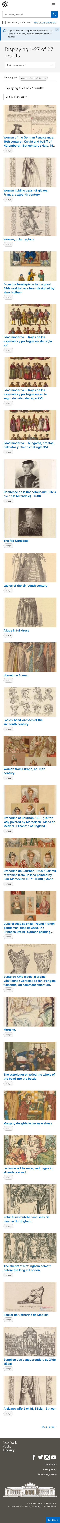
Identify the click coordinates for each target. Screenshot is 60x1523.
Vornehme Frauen (15, 675)
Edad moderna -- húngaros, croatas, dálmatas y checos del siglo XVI (28, 445)
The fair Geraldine (16, 541)
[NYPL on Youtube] (54, 1457)
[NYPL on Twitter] (41, 1457)
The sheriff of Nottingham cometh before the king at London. (27, 1268)
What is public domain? (45, 22)
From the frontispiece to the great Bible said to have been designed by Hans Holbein (28, 288)
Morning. (9, 1029)
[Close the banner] (57, 29)
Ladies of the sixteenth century (25, 585)
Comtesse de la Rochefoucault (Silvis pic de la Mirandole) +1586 (29, 494)
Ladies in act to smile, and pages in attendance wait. (27, 1170)
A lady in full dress (16, 630)
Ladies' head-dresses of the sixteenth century (23, 722)
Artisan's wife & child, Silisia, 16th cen (29, 1408)
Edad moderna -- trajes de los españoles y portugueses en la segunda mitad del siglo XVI (25, 394)
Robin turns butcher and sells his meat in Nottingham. (26, 1219)
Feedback (53, 1520)
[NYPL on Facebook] (34, 1457)
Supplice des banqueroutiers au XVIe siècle (29, 1361)
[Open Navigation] (54, 4)
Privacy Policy (50, 1469)
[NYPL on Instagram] (47, 1457)
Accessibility (51, 1464)
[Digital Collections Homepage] (5, 4)
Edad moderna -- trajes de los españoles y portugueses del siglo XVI (27, 341)
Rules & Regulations (47, 1474)
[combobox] (26, 14)
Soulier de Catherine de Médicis (25, 1315)
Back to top (48, 1426)
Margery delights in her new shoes (27, 1123)
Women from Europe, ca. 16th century (24, 771)
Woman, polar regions (18, 239)
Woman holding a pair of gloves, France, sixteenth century (25, 192)
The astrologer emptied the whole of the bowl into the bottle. (29, 1076)
